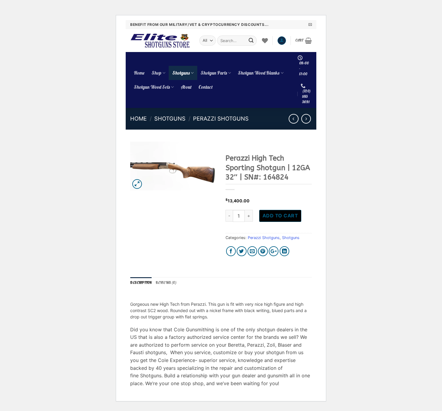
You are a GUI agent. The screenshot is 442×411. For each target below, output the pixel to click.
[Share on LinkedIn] (285, 251)
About (186, 87)
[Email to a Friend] (252, 251)
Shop (156, 73)
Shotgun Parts (214, 73)
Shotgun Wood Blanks (258, 73)
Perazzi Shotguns (221, 118)
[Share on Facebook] (231, 251)
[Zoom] (137, 184)
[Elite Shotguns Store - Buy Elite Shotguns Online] (160, 40)
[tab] (141, 283)
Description (141, 283)
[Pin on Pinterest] (263, 251)
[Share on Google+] (274, 251)
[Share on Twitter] (242, 251)
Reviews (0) (166, 283)
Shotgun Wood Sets (152, 87)
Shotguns (181, 73)
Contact (205, 87)
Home (139, 73)
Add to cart (280, 216)
